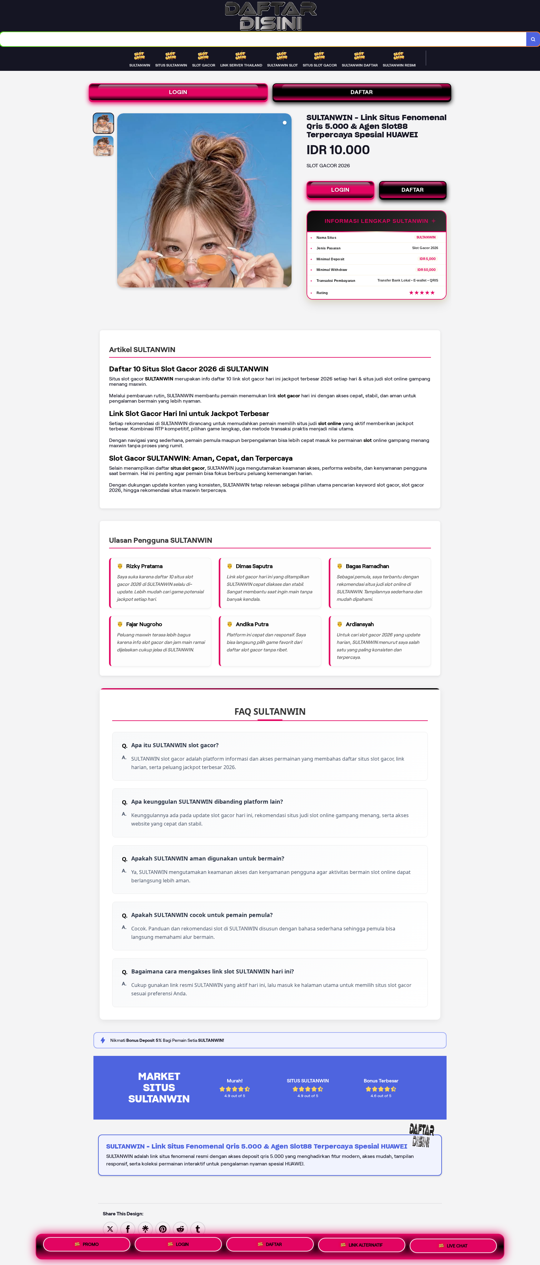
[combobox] (263, 39)
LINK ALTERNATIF (366, 1246)
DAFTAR (362, 92)
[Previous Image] (122, 201)
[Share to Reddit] (180, 1228)
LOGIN (178, 92)
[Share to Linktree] (145, 1228)
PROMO (91, 1244)
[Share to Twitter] (110, 1228)
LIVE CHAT (457, 1246)
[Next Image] (287, 201)
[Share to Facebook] (127, 1228)
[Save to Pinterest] (162, 1228)
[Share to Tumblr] (197, 1228)
